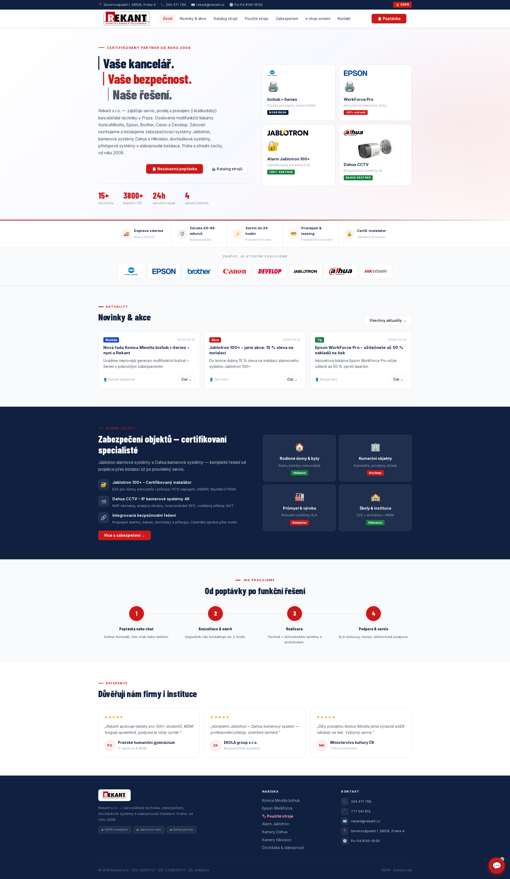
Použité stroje (256, 18)
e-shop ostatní (317, 18)
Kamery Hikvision (276, 840)
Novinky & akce (193, 18)
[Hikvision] (376, 271)
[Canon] (234, 271)
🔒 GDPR (402, 4)
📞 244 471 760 (173, 5)
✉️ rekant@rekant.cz (207, 5)
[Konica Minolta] (131, 271)
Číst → (186, 379)
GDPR (385, 870)
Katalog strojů (225, 18)
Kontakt (344, 18)
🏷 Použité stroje (277, 816)
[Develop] (270, 271)
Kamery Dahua (274, 832)
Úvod (167, 18)
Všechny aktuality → (387, 320)
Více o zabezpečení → (124, 535)
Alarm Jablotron (275, 824)
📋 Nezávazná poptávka (174, 169)
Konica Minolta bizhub (281, 800)
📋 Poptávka (389, 18)
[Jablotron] (305, 271)
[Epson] (164, 271)
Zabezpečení (287, 18)
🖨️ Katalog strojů (226, 169)
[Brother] (199, 271)
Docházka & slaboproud (283, 847)
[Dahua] (340, 271)
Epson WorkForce (277, 808)
